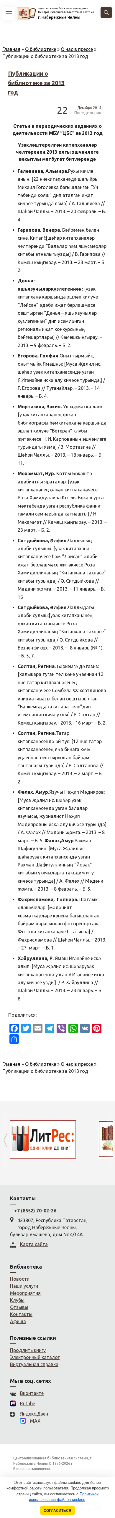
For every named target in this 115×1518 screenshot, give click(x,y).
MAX (35, 1420)
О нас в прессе (77, 49)
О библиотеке (40, 49)
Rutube (27, 1403)
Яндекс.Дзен (34, 1413)
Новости (19, 1279)
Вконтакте (32, 1393)
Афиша (18, 1321)
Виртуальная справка (34, 1364)
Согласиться (57, 1510)
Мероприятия (25, 1293)
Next (110, 1140)
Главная (11, 49)
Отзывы (19, 1307)
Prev (5, 1140)
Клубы (17, 1300)
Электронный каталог (35, 1357)
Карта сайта (34, 1244)
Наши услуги (24, 1286)
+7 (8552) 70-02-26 (35, 1210)
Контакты (21, 1314)
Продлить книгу (28, 1350)
